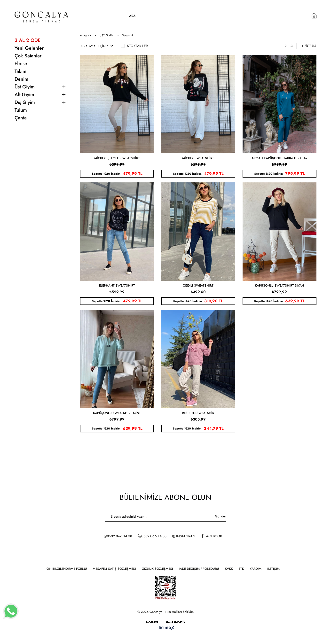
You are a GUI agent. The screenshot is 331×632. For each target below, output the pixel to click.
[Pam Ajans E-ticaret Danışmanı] (165, 620)
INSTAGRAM (185, 536)
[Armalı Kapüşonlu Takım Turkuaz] (279, 104)
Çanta (21, 117)
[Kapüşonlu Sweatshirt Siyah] (279, 231)
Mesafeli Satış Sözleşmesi (114, 568)
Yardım (255, 568)
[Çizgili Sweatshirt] (198, 231)
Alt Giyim (24, 94)
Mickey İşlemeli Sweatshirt (117, 158)
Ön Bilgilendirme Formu (67, 568)
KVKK (229, 568)
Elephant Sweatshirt (117, 285)
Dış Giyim (25, 102)
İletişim (273, 568)
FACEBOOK (213, 536)
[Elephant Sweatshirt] (117, 231)
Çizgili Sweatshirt (198, 285)
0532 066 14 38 (119, 536)
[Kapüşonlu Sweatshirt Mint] (117, 359)
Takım (20, 71)
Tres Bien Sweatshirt (198, 413)
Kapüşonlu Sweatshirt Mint (117, 413)
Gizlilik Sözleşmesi (157, 568)
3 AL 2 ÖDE (27, 40)
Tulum (21, 110)
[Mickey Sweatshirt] (198, 104)
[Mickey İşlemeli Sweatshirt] (117, 104)
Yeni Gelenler (29, 48)
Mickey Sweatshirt (198, 158)
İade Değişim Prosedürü (199, 568)
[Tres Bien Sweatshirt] (198, 359)
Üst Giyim (25, 86)
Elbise (21, 63)
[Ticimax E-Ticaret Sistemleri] (165, 628)
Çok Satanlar (28, 55)
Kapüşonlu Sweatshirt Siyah (279, 285)
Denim (21, 79)
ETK (241, 568)
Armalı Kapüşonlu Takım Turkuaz (279, 158)
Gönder (220, 516)
